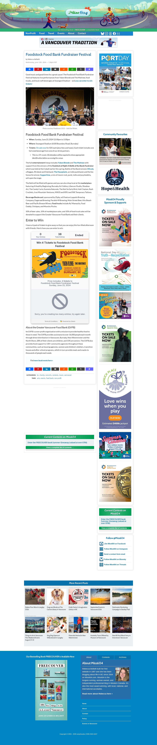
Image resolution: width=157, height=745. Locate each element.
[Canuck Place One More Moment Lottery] (115, 397)
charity (42, 375)
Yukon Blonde (64, 162)
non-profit (57, 378)
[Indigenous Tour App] (115, 151)
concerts (48, 375)
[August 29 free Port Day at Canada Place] (115, 73)
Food (42, 33)
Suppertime (45, 175)
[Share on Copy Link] (81, 69)
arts (38, 378)
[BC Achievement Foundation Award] (115, 226)
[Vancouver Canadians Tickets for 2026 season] (78, 42)
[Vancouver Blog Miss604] (78, 11)
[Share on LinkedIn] (47, 69)
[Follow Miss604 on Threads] (110, 34)
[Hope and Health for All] (115, 180)
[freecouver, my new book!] (51, 720)
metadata (60, 373)
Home (84, 703)
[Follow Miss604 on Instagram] (106, 34)
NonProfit (31, 33)
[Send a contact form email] (118, 34)
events (43, 378)
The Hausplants (60, 172)
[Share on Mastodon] (89, 69)
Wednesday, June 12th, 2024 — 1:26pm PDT (41, 62)
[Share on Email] (55, 69)
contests (55, 375)
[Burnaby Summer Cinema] (115, 445)
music (61, 375)
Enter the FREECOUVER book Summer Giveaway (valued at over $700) (57, 442)
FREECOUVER (80, 30)
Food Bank (49, 378)
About (71, 33)
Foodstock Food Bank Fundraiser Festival (58, 54)
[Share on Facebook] (29, 69)
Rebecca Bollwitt (34, 59)
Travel (51, 33)
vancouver (68, 375)
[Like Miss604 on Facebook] (114, 34)
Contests (106, 657)
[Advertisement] (60, 409)
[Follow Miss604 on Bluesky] (102, 34)
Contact (82, 33)
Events (61, 33)
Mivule (90, 169)
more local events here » (43, 360)
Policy (84, 718)
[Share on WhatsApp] (72, 69)
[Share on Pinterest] (38, 69)
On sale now (41, 148)
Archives (122, 657)
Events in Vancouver (89, 723)
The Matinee (78, 162)
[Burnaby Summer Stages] (115, 305)
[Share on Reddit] (64, 69)
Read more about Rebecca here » (97, 694)
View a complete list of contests (59, 447)
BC (38, 375)
